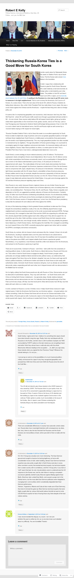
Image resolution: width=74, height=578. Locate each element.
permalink (59, 321)
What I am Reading (11, 45)
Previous (60, 50)
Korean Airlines (22, 514)
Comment (59, 562)
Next (66, 50)
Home (7, 41)
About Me (15, 41)
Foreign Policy (22, 321)
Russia (37, 321)
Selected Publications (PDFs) (56, 41)
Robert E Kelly (15, 10)
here (64, 77)
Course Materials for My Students (35, 41)
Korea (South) (30, 321)
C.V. (22, 41)
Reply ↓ (21, 373)
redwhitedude (29, 380)
